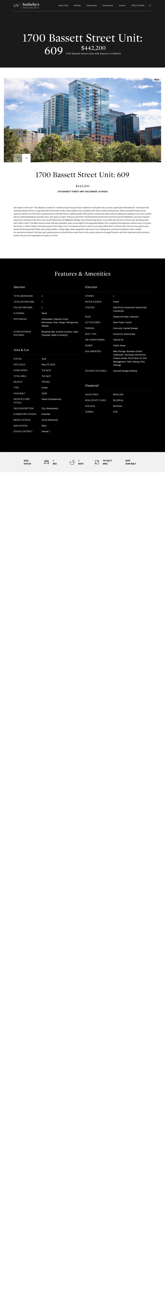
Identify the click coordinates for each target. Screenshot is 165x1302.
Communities (91, 5)
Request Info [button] (23, 246)
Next (26, 158)
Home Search (108, 5)
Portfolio (77, 5)
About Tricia (63, 5)
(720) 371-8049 (137, 5)
